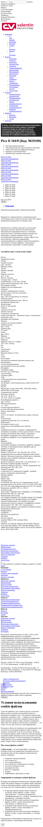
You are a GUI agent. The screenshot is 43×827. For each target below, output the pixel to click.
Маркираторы (6, 547)
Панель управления (8, 554)
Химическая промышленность (12, 607)
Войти (3, 689)
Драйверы (4, 629)
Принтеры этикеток (8, 545)
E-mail (3, 684)
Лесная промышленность (10, 601)
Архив (3, 614)
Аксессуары (5, 560)
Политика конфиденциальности (14, 681)
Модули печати (6, 584)
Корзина (4, 688)
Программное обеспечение (10, 553)
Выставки (4, 613)
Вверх (3, 566)
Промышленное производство (11, 605)
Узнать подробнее (25, 695)
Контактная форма (7, 691)
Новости (4, 611)
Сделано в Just (8, 686)
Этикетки (4, 556)
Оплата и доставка (7, 577)
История (4, 571)
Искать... (4, 2)
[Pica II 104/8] (10, 185)
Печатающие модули (8, 549)
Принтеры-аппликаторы (9, 551)
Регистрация (7, 684)
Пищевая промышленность (10, 603)
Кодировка (5, 631)
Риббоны (4, 558)
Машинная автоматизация (10, 599)
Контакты (4, 575)
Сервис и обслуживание (9, 573)
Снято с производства (11, 679)
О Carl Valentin (6, 569)
